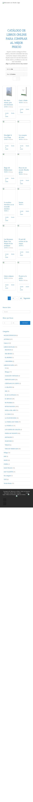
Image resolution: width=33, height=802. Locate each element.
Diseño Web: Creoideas (15, 493)
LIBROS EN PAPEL (9, 365)
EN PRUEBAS (8, 402)
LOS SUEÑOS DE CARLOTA (12, 429)
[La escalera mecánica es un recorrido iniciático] (9, 194)
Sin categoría (7, 475)
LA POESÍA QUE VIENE (11, 422)
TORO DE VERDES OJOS (11, 449)
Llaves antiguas (9, 276)
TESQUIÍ (7, 445)
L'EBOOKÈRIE (8, 361)
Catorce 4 (6, 343)
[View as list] (18, 78)
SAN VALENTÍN (8, 472)
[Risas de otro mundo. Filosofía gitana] (24, 159)
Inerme (21, 202)
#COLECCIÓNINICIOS (10, 335)
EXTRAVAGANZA (10, 406)
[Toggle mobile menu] (29, 4)
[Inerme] (24, 194)
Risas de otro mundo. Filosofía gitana (24, 170)
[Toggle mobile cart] (26, 4)
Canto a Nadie (23, 100)
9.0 (6, 368)
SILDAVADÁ (8, 441)
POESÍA (6, 464)
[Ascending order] (25, 69)
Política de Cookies (21, 494)
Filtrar (25, 323)
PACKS (5, 460)
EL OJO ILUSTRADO (10, 395)
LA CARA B (8, 414)
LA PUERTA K (9, 425)
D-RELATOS (8, 387)
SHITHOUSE (8, 437)
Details (12, 113)
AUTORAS (7, 339)
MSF (5, 456)
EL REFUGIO (8, 399)
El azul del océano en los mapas (23, 241)
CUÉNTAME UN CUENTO (12, 383)
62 (21, 298)
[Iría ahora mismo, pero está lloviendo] (9, 92)
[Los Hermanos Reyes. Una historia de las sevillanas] (9, 230)
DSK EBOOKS (8, 353)
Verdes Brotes (8, 483)
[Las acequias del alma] (24, 126)
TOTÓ (5, 479)
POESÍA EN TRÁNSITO (11, 433)
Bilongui (7, 372)
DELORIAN (8, 350)
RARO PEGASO (8, 468)
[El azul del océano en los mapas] (24, 230)
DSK (6, 391)
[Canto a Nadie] (24, 92)
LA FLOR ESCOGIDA (10, 418)
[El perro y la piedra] (24, 267)
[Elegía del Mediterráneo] (9, 159)
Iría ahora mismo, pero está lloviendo (8, 103)
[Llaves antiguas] (9, 267)
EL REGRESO (8, 357)
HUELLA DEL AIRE (10, 410)
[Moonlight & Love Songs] (9, 126)
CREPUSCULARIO (10, 379)
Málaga (6, 452)
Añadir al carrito (7, 115)
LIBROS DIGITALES (9, 347)
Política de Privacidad (11, 494)
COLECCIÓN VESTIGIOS (11, 376)
